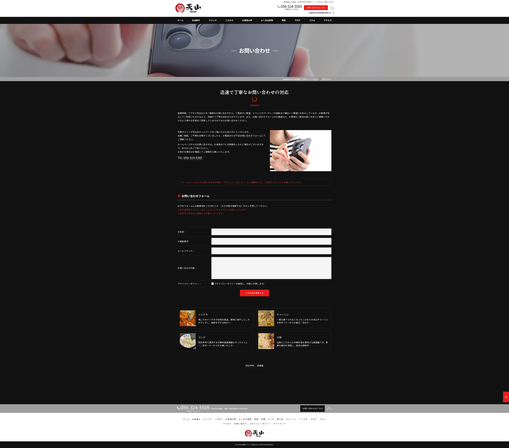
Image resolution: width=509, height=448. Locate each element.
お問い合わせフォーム (250, 135)
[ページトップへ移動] (329, 408)
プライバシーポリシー (234, 182)
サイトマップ (279, 423)
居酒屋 (260, 365)
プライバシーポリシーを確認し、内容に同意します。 (240, 283)
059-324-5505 (193, 157)
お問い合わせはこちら (315, 7)
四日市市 (250, 365)
